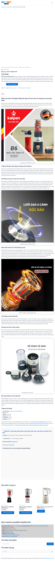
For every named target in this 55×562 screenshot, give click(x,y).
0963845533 (15, 441)
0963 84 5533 (9, 532)
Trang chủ (3, 67)
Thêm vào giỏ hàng (12, 84)
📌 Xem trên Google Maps (8, 444)
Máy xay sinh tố (14, 67)
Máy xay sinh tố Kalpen (25, 87)
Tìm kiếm (50, 544)
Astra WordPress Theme (48, 558)
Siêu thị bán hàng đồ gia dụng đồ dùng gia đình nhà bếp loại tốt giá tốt (32, 425)
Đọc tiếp (41, 511)
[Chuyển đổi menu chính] (52, 2)
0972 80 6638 (11, 533)
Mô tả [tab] (2, 94)
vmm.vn (12, 527)
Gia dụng (8, 67)
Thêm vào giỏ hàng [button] (7, 512)
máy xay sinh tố (8, 425)
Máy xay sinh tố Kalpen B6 (38, 421)
